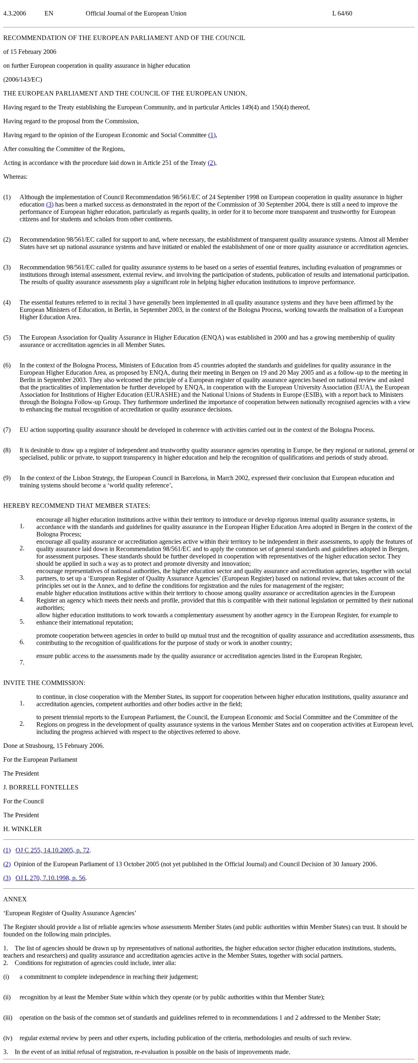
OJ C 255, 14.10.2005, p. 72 (52, 850)
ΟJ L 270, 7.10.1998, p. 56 (50, 877)
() (212, 134)
